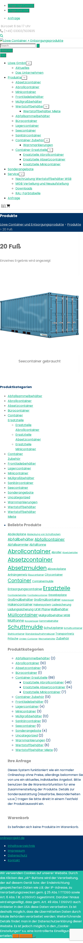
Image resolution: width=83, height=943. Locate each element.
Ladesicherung (61, 604)
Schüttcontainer (73, 628)
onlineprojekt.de (12, 838)
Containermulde (42, 581)
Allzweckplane (56, 569)
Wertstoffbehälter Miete (34, 750)
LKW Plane (42, 609)
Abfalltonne (37, 545)
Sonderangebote (21, 492)
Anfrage (14, 18)
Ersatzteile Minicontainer (42, 692)
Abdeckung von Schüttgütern (44, 534)
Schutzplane (53, 628)
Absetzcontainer (20, 405)
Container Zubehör (29, 697)
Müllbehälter (59, 609)
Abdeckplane (17, 534)
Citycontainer (54, 575)
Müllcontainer (23, 615)
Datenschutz (17, 855)
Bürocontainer (19, 410)
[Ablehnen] (34, 936)
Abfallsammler (18, 545)
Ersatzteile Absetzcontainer (44, 687)
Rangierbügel (31, 621)
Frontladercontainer (37, 595)
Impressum (16, 850)
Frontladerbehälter (17, 595)
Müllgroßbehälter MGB (54, 615)
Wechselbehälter (46, 638)
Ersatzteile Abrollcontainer (43, 682)
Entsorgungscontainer (25, 589)
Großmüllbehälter (20, 600)
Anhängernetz (17, 575)
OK (16, 936)
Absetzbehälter (70, 552)
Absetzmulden (27, 568)
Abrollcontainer (20, 401)
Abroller (57, 552)
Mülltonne (16, 620)
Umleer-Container (28, 638)
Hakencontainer (20, 604)
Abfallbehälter (21, 539)
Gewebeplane (57, 595)
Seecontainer (18, 487)
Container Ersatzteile (31, 677)
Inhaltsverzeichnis (21, 846)
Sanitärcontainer (20, 483)
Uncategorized (19, 497)
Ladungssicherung (21, 609)
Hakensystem (42, 604)
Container (19, 580)
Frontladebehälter (22, 463)
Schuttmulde (25, 627)
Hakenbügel (67, 600)
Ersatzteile (56, 588)
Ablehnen (26, 936)
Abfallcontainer (50, 539)
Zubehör (62, 638)
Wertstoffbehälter (22, 507)
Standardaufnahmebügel (40, 633)
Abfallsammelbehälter (25, 396)
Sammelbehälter (48, 620)
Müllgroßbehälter (21, 478)
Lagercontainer (19, 468)
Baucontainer (36, 574)
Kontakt (14, 860)
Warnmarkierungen (22, 502)
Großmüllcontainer (47, 600)
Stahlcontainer (16, 633)
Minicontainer (18, 473)
